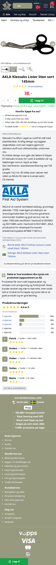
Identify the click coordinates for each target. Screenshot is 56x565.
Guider (8, 444)
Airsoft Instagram (13, 517)
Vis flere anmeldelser (14, 388)
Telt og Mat (19, 14)
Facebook (9, 522)
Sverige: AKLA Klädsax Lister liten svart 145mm (28, 254)
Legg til (39, 100)
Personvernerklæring (15, 496)
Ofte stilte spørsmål (14, 500)
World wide (22, 402)
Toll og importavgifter (15, 478)
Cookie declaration (13, 482)
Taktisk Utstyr (47, 14)
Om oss (8, 440)
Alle (8, 14)
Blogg (28, 407)
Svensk (40, 402)
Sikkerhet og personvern (16, 466)
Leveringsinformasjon (15, 474)
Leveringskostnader (14, 470)
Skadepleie (39, 20)
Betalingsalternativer (15, 458)
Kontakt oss (10, 448)
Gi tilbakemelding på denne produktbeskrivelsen (27, 263)
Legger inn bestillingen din (18, 462)
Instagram (10, 513)
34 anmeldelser (28, 86)
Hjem (4, 20)
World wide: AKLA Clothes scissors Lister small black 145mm (29, 246)
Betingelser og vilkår (14, 492)
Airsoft (32, 14)
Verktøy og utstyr (19, 20)
